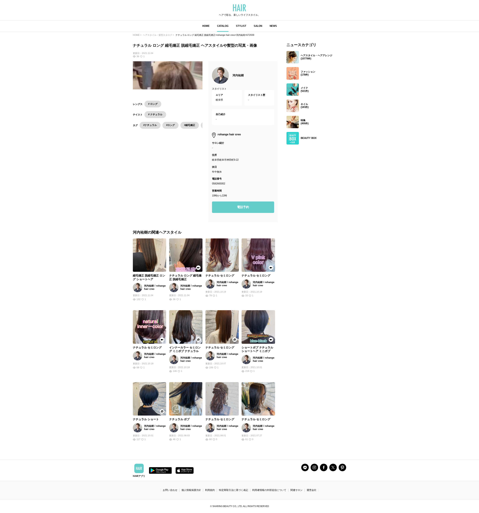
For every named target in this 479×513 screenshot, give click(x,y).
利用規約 (210, 490)
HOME (206, 26)
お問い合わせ (170, 490)
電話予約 (243, 207)
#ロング (170, 125)
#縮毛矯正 (189, 125)
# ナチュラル (155, 114)
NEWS (273, 26)
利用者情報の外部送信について (269, 490)
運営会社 (311, 490)
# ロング (153, 104)
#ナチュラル (150, 125)
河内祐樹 (238, 75)
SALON (258, 26)
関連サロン (296, 490)
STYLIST (241, 26)
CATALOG (222, 26)
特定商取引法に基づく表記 (233, 490)
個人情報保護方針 (191, 490)
